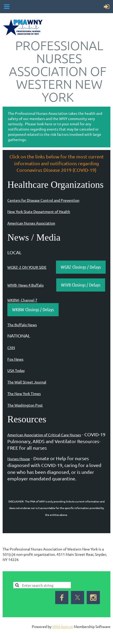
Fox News (15, 359)
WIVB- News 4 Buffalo (25, 285)
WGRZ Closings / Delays (81, 267)
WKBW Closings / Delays (33, 309)
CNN (11, 347)
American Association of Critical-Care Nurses (44, 434)
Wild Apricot (62, 626)
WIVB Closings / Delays (80, 285)
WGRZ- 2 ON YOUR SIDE (27, 267)
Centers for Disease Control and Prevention (43, 200)
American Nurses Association (31, 223)
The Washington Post (25, 405)
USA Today (16, 370)
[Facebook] (6, 567)
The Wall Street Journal (26, 382)
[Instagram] (93, 597)
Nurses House (18, 458)
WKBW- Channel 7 (22, 300)
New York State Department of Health (38, 211)
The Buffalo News (22, 324)
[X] (18, 567)
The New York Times (24, 393)
